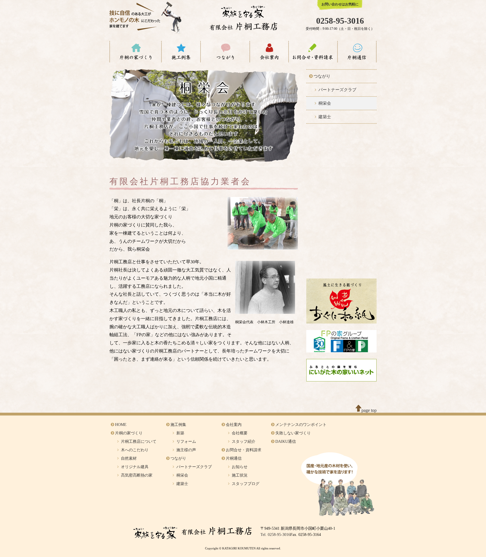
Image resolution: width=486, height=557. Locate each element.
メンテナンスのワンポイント (301, 425)
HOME (121, 425)
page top (369, 410)
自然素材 (129, 458)
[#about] (135, 51)
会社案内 (234, 425)
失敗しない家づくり (293, 433)
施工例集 (178, 425)
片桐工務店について (138, 441)
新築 (180, 433)
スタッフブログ (245, 484)
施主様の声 (186, 450)
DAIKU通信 (285, 441)
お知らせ (240, 467)
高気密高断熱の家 (136, 475)
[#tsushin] (357, 51)
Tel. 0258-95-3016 (275, 535)
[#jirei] (181, 51)
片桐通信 (234, 458)
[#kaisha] (269, 51)
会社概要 (240, 433)
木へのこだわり (134, 450)
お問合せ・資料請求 (243, 450)
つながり (322, 76)
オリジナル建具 (134, 467)
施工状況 (240, 475)
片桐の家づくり (129, 433)
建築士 (324, 116)
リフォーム (186, 441)
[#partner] (225, 51)
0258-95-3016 (340, 20)
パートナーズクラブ (337, 89)
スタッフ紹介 (243, 441)
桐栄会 (324, 103)
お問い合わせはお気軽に (340, 4)
